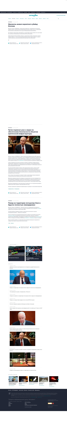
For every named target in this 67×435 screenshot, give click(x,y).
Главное (9, 18)
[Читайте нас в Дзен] (25, 407)
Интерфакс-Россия (20, 12)
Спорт (26, 18)
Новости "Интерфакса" (28, 402)
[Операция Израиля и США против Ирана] (13, 382)
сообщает (39, 208)
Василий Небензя (11, 93)
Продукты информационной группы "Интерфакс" (22, 399)
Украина (16, 93)
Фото (48, 18)
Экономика (22, 18)
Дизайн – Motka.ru (50, 407)
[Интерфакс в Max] (30, 407)
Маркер (10, 405)
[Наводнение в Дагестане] (43, 381)
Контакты (9, 390)
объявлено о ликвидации (29, 217)
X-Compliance (10, 403)
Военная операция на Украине (23, 383)
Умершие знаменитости (33, 382)
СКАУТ (9, 404)
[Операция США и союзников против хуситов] (53, 381)
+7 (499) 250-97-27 (39, 397)
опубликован (21, 160)
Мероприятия (43, 12)
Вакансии (25, 390)
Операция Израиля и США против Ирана (12, 384)
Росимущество (17, 188)
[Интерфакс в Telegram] (26, 407)
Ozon (9, 223)
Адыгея (12, 223)
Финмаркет (25, 12)
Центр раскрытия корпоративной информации (31, 405)
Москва (33, 18)
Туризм (29, 12)
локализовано (38, 216)
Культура (29, 18)
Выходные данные (50, 406)
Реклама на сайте (31, 390)
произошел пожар (11, 215)
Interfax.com (15, 12)
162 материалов (41, 385)
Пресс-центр (21, 390)
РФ (18, 93)
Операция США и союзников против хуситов (52, 383)
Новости (40, 18)
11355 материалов (21, 385)
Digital (37, 18)
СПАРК (9, 402)
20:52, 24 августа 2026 (15, 200)
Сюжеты (44, 18)
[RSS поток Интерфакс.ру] (29, 407)
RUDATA (26, 404)
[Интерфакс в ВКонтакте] (28, 407)
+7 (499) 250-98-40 (33, 397)
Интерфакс (33, 15)
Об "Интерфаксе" (9, 12)
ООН (21, 93)
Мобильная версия (3, 12)
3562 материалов (11, 385)
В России (13, 18)
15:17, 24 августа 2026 (15, 127)
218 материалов (51, 386)
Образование (38, 12)
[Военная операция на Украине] (23, 381)
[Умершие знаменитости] (33, 381)
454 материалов (31, 384)
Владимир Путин (11, 188)
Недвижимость (33, 12)
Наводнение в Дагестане (41, 383)
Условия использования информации (53, 405)
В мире (17, 18)
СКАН (25, 403)
